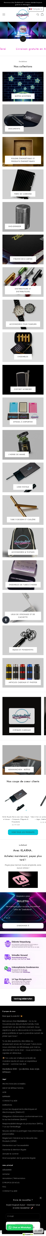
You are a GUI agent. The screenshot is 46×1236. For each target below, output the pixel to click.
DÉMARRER (7, 1178)
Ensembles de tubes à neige (23, 593)
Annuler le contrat (10, 1162)
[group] (23, 34)
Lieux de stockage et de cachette (23, 624)
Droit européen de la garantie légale (19, 1166)
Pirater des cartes (22, 267)
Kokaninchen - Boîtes (19, 778)
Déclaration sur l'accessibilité (15, 1154)
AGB (4, 1101)
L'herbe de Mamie (16, 463)
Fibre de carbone (23, 202)
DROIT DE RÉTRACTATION (12, 1096)
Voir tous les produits (23, 840)
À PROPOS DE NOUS (11, 1191)
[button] (35, 9)
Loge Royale (23, 495)
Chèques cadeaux (22, 738)
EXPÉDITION (7, 1113)
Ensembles (23, 365)
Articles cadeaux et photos (23, 691)
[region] (23, 34)
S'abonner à (23, 934)
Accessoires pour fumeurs (23, 332)
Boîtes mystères (23, 105)
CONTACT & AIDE (9, 1109)
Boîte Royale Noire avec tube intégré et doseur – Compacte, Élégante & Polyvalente (16, 827)
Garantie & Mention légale (14, 1158)
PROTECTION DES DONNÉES (14, 1092)
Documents (14, 137)
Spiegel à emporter (23, 430)
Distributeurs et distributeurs (23, 298)
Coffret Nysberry (23, 398)
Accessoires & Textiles (23, 560)
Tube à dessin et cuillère (23, 528)
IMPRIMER (6, 1105)
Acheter (6, 1182)
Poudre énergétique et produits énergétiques (23, 168)
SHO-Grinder (14, 235)
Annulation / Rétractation (13, 1187)
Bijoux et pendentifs (23, 658)
